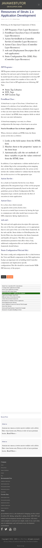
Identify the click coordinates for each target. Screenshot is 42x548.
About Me (22, 541)
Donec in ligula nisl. (5, 508)
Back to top (20, 546)
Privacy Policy (3, 467)
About (2, 465)
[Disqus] (21, 336)
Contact (2, 473)
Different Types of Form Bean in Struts (11, 297)
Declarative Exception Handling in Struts (11, 310)
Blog (2, 475)
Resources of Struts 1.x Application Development (13, 293)
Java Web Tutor (22, 539)
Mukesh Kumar (16, 19)
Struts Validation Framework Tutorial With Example (14, 304)
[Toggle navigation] (39, 4)
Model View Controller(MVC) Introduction (12, 286)
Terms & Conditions (5, 470)
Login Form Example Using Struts (10, 295)
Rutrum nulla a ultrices (5, 489)
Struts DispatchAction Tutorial (9, 302)
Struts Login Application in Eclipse (10, 289)
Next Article (10, 277)
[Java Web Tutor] (13, 4)
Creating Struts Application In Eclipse (11, 287)
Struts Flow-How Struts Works (9, 291)
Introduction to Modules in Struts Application (13, 300)
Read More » (11, 433)
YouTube (29, 541)
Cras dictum (3, 492)
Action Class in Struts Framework (10, 299)
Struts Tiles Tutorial (6, 306)
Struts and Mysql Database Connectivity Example (13, 308)
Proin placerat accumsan (5, 486)
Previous (3, 277)
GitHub (35, 541)
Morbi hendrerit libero (5, 484)
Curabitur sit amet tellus (5, 481)
